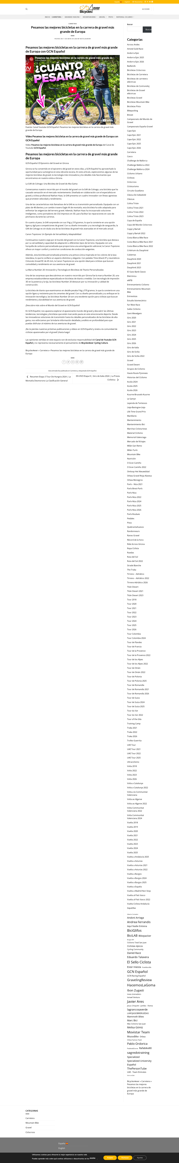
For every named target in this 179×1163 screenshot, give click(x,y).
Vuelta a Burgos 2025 (136, 882)
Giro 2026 (131, 343)
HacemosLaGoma (141, 985)
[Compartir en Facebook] (64, 362)
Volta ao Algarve (134, 799)
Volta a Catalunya (135, 783)
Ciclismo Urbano (134, 173)
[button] (137, 1)
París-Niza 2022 (134, 497)
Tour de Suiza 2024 (136, 702)
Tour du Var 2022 (135, 715)
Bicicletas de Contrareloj (138, 86)
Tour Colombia (134, 633)
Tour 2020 (131, 604)
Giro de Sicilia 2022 (135, 356)
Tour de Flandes (134, 642)
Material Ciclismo (124, 17)
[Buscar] (26, 9)
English (127, 2)
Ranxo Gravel (133, 535)
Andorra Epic (133, 53)
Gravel (102, 17)
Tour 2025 (131, 625)
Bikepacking (132, 110)
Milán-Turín (132, 450)
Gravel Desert (133, 364)
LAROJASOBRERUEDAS (138, 1013)
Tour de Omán (133, 668)
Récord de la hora (135, 540)
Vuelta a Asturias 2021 (137, 865)
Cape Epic (131, 130)
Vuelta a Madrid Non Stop (139, 891)
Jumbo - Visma (147, 1005)
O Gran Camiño (134, 463)
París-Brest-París (134, 488)
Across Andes (133, 44)
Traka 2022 (132, 732)
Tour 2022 (131, 612)
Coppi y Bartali (133, 229)
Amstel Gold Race (135, 48)
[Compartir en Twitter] (68, 362)
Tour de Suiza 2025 (136, 706)
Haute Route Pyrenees (137, 373)
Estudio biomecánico (136, 300)
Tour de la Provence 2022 (138, 655)
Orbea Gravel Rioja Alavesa (139, 475)
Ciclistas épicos (135, 945)
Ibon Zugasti (135, 990)
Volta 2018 (132, 766)
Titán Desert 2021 (135, 591)
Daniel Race (134, 953)
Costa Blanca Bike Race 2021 (140, 242)
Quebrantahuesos (135, 527)
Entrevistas (132, 296)
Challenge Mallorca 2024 (138, 169)
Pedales (130, 518)
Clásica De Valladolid (136, 195)
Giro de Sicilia (133, 351)
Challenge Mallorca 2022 (138, 165)
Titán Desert (132, 587)
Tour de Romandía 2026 (138, 693)
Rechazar (125, 1158)
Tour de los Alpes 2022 (137, 663)
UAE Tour (131, 745)
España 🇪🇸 (118, 2)
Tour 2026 (131, 629)
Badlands (131, 66)
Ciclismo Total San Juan (136, 942)
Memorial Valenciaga (136, 437)
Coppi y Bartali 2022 (136, 233)
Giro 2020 (131, 317)
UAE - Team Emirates (136, 1072)
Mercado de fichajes (136, 441)
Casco (130, 156)
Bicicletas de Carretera (137, 74)
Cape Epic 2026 (134, 148)
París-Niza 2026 (134, 510)
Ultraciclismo (133, 762)
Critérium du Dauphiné (137, 250)
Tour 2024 (131, 621)
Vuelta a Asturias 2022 (137, 869)
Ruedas (130, 552)
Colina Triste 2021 (135, 207)
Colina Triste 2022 (135, 212)
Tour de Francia (134, 646)
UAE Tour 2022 (134, 753)
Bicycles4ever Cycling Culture (94, 343)
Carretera (56, 17)
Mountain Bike (89, 17)
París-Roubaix (133, 514)
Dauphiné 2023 (134, 267)
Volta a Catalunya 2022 (137, 787)
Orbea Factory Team (134, 1040)
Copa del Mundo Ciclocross (139, 224)
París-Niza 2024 (134, 501)
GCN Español (40, 148)
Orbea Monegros (135, 480)
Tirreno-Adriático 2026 (137, 582)
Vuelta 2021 (132, 835)
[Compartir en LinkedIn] (82, 362)
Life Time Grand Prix (136, 411)
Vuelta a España (134, 886)
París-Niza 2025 (134, 505)
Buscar (130, 24)
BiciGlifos (134, 930)
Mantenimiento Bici (136, 424)
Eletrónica (131, 276)
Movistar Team (138, 1032)
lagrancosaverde (137, 1009)
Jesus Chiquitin (133, 1006)
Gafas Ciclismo (134, 309)
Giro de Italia (133, 347)
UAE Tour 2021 (134, 749)
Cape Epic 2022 (134, 139)
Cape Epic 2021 (134, 135)
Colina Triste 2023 (135, 216)
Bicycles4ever (85, 39)
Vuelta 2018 (132, 822)
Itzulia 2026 (132, 390)
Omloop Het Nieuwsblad (138, 471)
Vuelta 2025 (132, 852)
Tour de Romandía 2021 (138, 689)
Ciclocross (132, 182)
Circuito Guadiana (135, 190)
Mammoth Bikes (135, 1016)
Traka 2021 (132, 727)
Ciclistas (131, 177)
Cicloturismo (133, 186)
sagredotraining (138, 1052)
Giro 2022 (131, 326)
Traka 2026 (132, 736)
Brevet (130, 115)
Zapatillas (131, 908)
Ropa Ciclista (133, 548)
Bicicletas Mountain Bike (138, 102)
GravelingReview (139, 980)
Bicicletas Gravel (134, 97)
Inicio (47, 17)
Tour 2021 (131, 608)
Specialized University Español (139, 1062)
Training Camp (134, 723)
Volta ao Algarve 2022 (137, 803)
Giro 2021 (131, 322)
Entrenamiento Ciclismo (138, 284)
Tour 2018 (131, 599)
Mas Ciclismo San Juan (136, 1024)
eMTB (129, 280)
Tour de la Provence (136, 650)
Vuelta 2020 (132, 831)
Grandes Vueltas (72, 17)
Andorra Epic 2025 (135, 57)
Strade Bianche (134, 565)
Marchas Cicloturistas (137, 428)
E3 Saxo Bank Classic (136, 271)
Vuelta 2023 (132, 844)
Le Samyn (131, 398)
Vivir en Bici (131, 1075)
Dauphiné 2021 (134, 263)
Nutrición (131, 458)
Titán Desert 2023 (135, 595)
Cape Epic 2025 (134, 143)
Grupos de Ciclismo (136, 369)
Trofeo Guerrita (134, 740)
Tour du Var (132, 710)
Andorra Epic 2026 (135, 61)
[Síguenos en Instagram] (145, 2)
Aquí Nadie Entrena (137, 926)
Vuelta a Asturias (135, 861)
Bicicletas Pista (134, 106)
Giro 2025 (131, 339)
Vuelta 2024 (132, 848)
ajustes (92, 1158)
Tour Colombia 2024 (136, 638)
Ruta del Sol (132, 557)
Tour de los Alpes (135, 659)
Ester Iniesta (134, 967)
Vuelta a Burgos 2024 (136, 878)
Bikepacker (145, 935)
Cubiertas (131, 254)
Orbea (143, 1036)
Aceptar (110, 1158)
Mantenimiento (134, 420)
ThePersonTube (137, 1068)
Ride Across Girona (136, 544)
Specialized (133, 1057)
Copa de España (134, 220)
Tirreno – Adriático (135, 574)
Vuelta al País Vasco (136, 895)
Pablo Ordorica (137, 1044)
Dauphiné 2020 (134, 259)
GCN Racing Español (136, 975)
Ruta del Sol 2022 (135, 561)
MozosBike (133, 1036)
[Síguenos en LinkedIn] (152, 2)
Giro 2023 (131, 330)
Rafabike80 (145, 1048)
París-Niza (131, 492)
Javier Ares (135, 1001)
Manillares (132, 416)
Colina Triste (133, 203)
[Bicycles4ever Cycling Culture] (89, 9)
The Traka (131, 569)
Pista (110, 17)
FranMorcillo (146, 967)
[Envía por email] (73, 362)
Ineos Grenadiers (134, 994)
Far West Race (133, 304)
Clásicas (130, 199)
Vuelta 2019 (132, 827)
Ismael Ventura (133, 997)
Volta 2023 (132, 774)
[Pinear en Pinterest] (77, 362)
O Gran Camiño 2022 (136, 467)
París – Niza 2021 (135, 484)
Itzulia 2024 (132, 381)
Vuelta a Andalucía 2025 (138, 856)
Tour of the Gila (134, 719)
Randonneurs (133, 531)
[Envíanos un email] (150, 2)
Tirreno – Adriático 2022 (138, 578)
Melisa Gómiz (135, 1027)
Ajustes (140, 1158)
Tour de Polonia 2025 (137, 680)
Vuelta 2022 (132, 839)
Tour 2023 (131, 616)
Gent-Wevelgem (134, 313)
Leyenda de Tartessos (137, 403)
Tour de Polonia (134, 676)
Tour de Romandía (135, 685)
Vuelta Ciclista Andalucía (138, 903)
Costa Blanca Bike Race (137, 237)
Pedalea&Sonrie (132, 1048)
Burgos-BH (130, 940)
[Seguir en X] (147, 2)
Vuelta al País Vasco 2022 (138, 899)
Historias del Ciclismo (137, 377)
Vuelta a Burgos (134, 874)
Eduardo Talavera (138, 957)
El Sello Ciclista (139, 962)
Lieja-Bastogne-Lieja (136, 407)
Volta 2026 (132, 779)
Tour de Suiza (133, 697)
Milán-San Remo (134, 445)
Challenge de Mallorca (137, 160)
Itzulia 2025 (132, 386)
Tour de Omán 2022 (136, 672)
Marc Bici (132, 1020)
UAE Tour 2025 (134, 757)
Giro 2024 (131, 334)
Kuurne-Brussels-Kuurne (138, 394)
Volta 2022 (132, 770)
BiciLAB (132, 936)
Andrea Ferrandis (139, 922)
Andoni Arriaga (135, 917)
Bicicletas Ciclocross (136, 70)
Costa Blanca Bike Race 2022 (140, 246)
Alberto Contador (132, 914)
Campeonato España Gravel (140, 126)
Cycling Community (135, 949)
